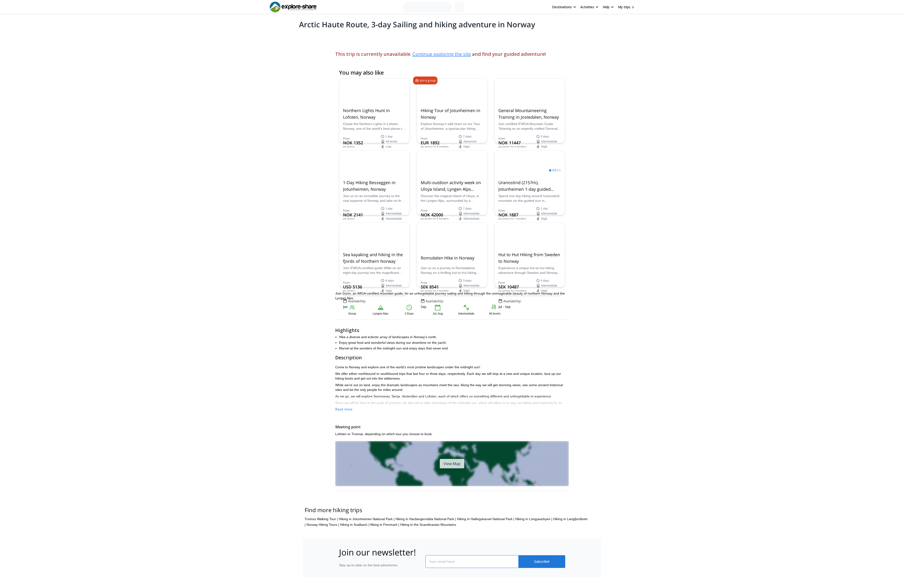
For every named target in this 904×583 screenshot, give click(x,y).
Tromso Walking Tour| (321, 519)
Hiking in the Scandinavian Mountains (428, 524)
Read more (343, 409)
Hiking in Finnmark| (384, 524)
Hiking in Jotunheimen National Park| (367, 519)
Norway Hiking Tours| (323, 524)
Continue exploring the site (441, 54)
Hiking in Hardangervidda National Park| (426, 519)
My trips (624, 7)
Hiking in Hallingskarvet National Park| (485, 519)
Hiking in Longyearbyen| (533, 519)
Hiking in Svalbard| (354, 524)
